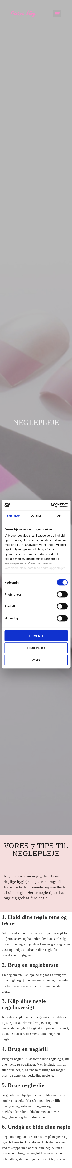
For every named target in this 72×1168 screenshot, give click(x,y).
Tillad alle (36, 635)
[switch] (62, 594)
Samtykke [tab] (13, 515)
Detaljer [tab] (36, 515)
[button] (57, 13)
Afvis (36, 660)
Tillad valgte (36, 647)
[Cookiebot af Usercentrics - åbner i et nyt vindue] (51, 505)
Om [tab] (59, 515)
